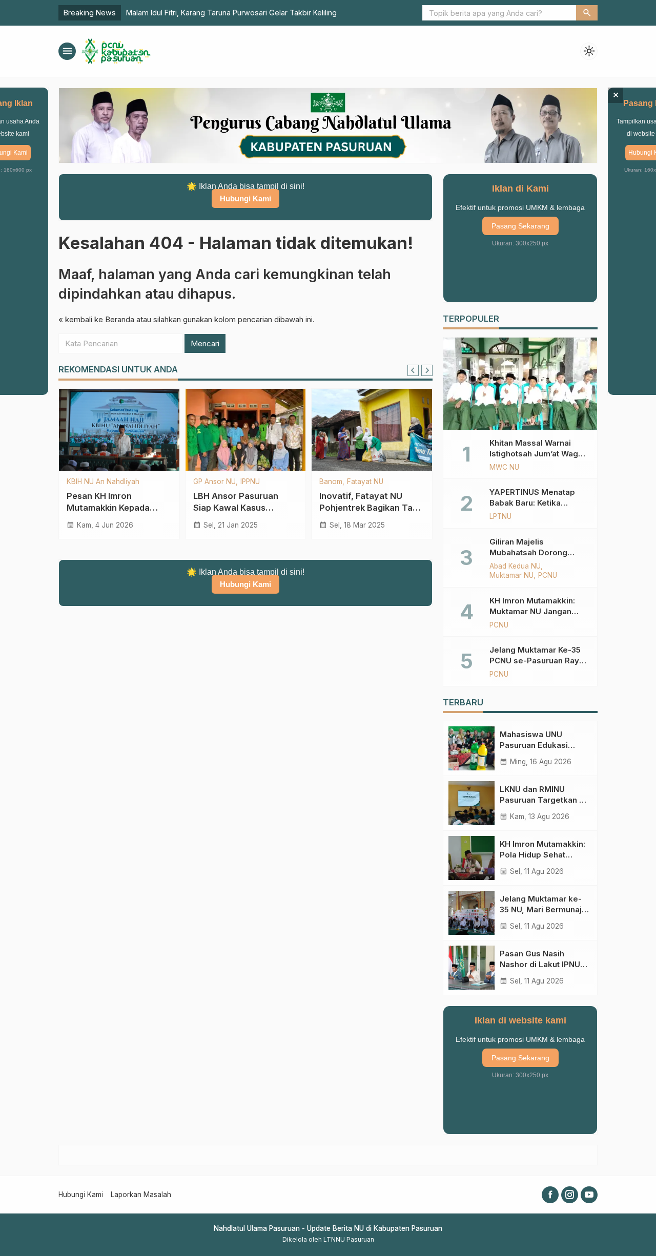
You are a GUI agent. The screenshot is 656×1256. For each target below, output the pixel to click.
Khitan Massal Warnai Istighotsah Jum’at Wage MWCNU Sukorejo (536, 453)
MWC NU (504, 467)
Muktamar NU (511, 575)
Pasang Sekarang (520, 226)
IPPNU (250, 482)
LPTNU (500, 516)
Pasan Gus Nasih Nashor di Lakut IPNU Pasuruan (540, 964)
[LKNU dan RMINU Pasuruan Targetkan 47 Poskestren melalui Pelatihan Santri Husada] (471, 803)
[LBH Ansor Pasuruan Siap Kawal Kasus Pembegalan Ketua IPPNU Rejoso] (246, 430)
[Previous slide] (413, 370)
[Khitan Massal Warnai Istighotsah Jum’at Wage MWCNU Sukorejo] (520, 384)
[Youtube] (589, 1194)
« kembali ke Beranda (96, 319)
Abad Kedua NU (515, 566)
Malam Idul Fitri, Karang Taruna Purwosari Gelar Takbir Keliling (231, 12)
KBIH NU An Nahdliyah (103, 482)
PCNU (547, 575)
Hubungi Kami (245, 198)
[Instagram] (569, 1194)
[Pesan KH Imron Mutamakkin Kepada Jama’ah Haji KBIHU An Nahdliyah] (119, 430)
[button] (587, 12)
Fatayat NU (365, 482)
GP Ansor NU (214, 482)
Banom (330, 482)
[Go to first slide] (427, 370)
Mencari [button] (205, 343)
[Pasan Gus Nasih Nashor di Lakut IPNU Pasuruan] (471, 968)
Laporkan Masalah (141, 1194)
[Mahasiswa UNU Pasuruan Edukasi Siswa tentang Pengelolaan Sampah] (471, 748)
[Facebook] (550, 1194)
